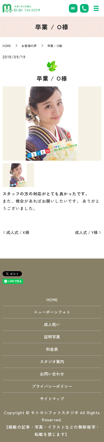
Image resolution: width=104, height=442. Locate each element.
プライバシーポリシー (52, 386)
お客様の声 (29, 45)
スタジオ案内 (52, 361)
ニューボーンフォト (52, 312)
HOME (7, 45)
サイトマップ (52, 399)
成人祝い (52, 324)
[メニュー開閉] (96, 8)
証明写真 (52, 337)
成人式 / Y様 (86, 232)
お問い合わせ (52, 374)
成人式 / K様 (17, 232)
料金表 (52, 349)
